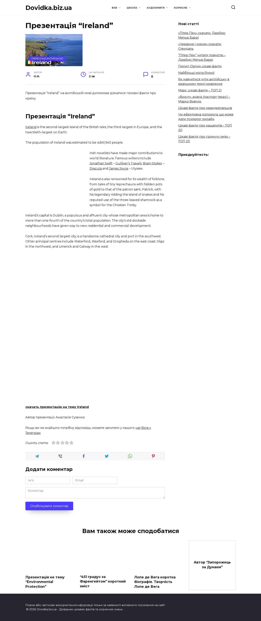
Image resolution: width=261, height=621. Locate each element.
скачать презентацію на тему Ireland (57, 407)
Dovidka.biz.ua (48, 7)
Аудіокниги (156, 7)
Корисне (180, 7)
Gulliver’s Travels (129, 163)
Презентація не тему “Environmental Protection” (45, 581)
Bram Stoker (152, 163)
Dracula (96, 168)
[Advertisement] (57, 177)
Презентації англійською (47, 58)
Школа (132, 7)
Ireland (30, 127)
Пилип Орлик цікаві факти (200, 66)
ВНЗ (114, 7)
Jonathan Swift (101, 163)
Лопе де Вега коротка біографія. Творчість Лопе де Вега (155, 581)
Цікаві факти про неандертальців (205, 108)
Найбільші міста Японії (196, 73)
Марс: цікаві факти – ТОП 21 (200, 90)
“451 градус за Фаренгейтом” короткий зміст (103, 581)
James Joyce (118, 168)
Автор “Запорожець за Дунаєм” (212, 564)
